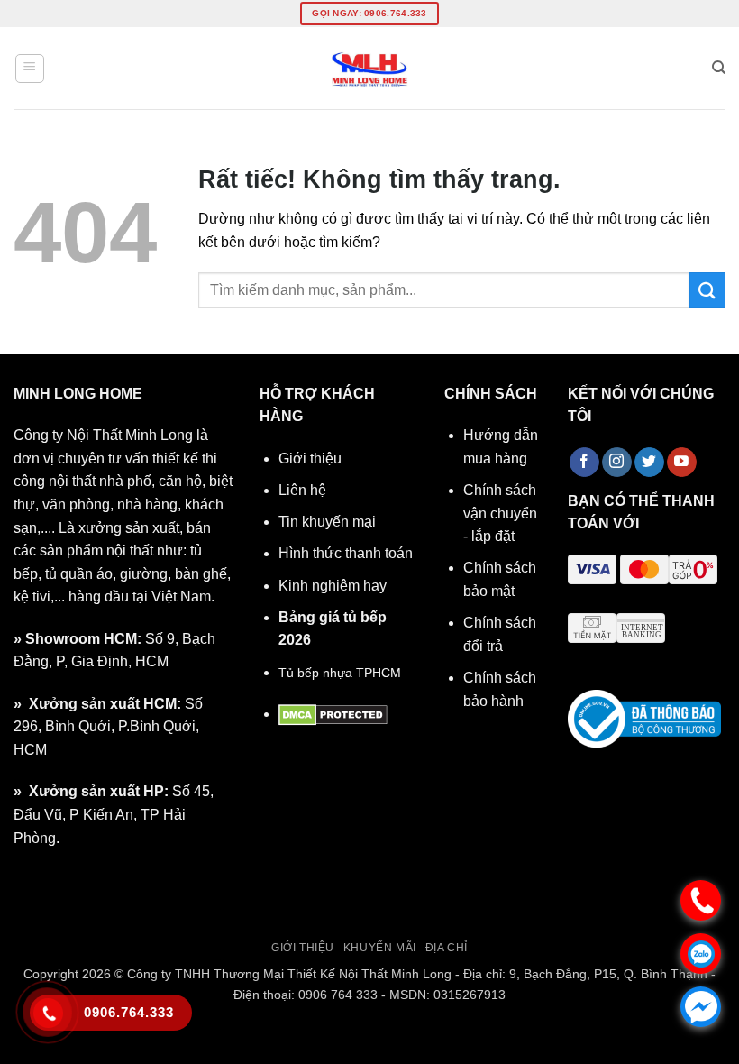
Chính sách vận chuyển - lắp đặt (500, 513)
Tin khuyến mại (327, 521)
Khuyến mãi (379, 947)
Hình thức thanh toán (345, 553)
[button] (29, 68)
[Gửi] (707, 289)
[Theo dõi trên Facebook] (584, 462)
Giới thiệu (310, 458)
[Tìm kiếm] (718, 67)
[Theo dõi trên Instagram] (617, 462)
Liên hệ (302, 490)
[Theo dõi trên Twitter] (649, 462)
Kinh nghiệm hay (332, 585)
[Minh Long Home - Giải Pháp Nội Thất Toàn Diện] (369, 68)
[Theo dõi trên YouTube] (682, 462)
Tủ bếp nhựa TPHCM (339, 672)
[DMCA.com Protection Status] (333, 713)
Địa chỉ (446, 947)
